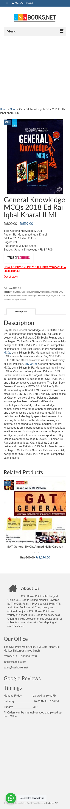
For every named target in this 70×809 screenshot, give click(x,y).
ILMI (51, 295)
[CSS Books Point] (35, 17)
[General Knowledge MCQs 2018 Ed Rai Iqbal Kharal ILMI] (35, 156)
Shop (13, 109)
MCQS (57, 295)
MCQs (7, 352)
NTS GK (17, 287)
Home (3, 109)
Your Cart (24, 3)
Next (63, 524)
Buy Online (31, 364)
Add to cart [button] (35, 563)
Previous (7, 524)
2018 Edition (14, 291)
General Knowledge (30, 291)
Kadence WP (52, 803)
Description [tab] (21, 311)
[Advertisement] (35, 71)
